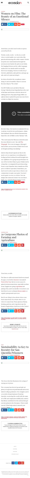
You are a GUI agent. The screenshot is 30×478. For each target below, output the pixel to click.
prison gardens (5, 417)
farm (13, 317)
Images (12, 318)
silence (23, 189)
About (15, 446)
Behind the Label (15, 329)
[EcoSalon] (15, 2)
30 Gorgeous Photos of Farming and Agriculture (14, 237)
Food (6, 232)
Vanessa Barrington (15, 355)
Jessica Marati (13, 242)
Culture (3, 11)
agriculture (7, 317)
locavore (16, 280)
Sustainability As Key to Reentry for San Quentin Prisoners (15, 349)
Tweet (12, 24)
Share (5, 24)
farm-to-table (18, 317)
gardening (7, 318)
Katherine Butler (14, 21)
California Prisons (8, 416)
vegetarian (19, 286)
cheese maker (22, 291)
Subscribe (15, 451)
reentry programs (13, 417)
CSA (11, 317)
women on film (8, 189)
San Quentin (22, 417)
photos (24, 318)
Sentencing (4, 418)
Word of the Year (6, 282)
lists (15, 318)
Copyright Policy (15, 454)
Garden (3, 318)
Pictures (3, 319)
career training (17, 416)
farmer (24, 317)
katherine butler (8, 189)
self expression (17, 189)
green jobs (24, 416)
